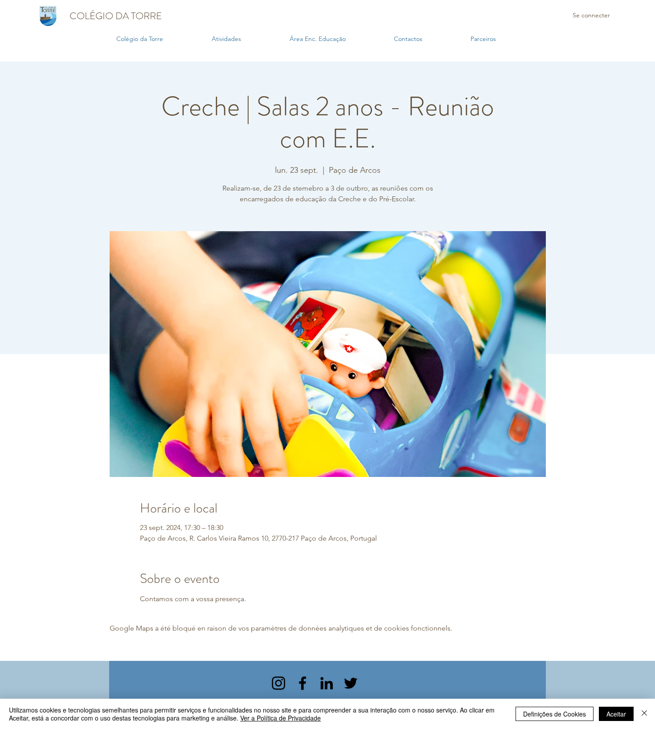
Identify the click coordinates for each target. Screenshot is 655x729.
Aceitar (616, 713)
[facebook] (302, 683)
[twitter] (351, 683)
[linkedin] (327, 683)
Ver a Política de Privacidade (280, 717)
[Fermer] (644, 714)
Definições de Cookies (554, 713)
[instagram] (278, 683)
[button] (246, 39)
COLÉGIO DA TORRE (116, 16)
